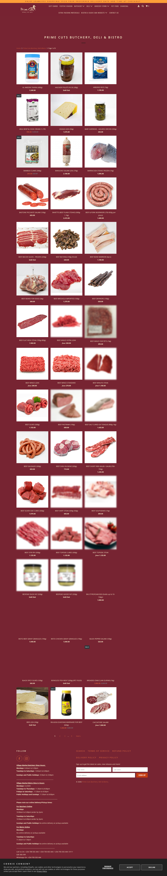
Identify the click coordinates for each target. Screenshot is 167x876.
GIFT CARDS (53, 6)
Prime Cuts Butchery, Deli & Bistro (34, 48)
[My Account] (138, 6)
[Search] (143, 6)
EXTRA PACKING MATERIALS (69, 13)
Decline (151, 867)
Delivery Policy (86, 757)
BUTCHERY (78, 6)
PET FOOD (115, 6)
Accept (130, 867)
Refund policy (121, 751)
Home (18, 48)
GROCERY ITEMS (101, 6)
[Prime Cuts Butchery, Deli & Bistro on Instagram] (27, 758)
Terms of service (99, 751)
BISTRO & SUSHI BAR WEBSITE (93, 13)
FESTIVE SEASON (66, 6)
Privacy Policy (42, 871)
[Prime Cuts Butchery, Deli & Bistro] (28, 9)
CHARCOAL (124, 6)
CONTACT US (114, 13)
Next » (78, 736)
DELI (89, 6)
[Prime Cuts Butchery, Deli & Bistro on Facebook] (19, 758)
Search (80, 751)
